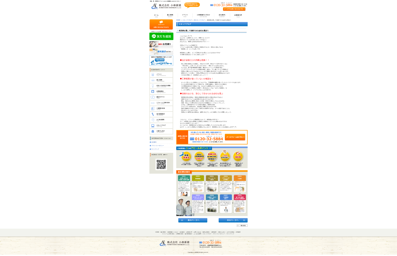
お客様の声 (189, 232)
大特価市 (238, 232)
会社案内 (153, 142)
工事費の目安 (179, 234)
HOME (178, 20)
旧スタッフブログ (199, 20)
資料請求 (213, 232)
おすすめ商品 (230, 232)
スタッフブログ (187, 20)
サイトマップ (155, 149)
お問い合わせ (197, 232)
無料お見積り (206, 232)
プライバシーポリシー (157, 145)
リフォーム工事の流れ (168, 234)
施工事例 (163, 232)
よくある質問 (197, 234)
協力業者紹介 (188, 234)
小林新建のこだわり (172, 232)
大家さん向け (221, 232)
